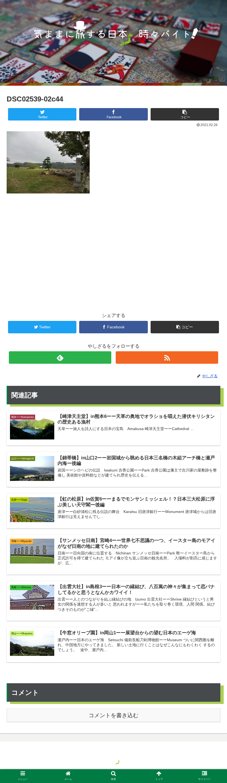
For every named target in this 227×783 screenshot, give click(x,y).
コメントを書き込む (113, 715)
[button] (210, 570)
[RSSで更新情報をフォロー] (167, 357)
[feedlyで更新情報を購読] (60, 357)
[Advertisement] (113, 243)
